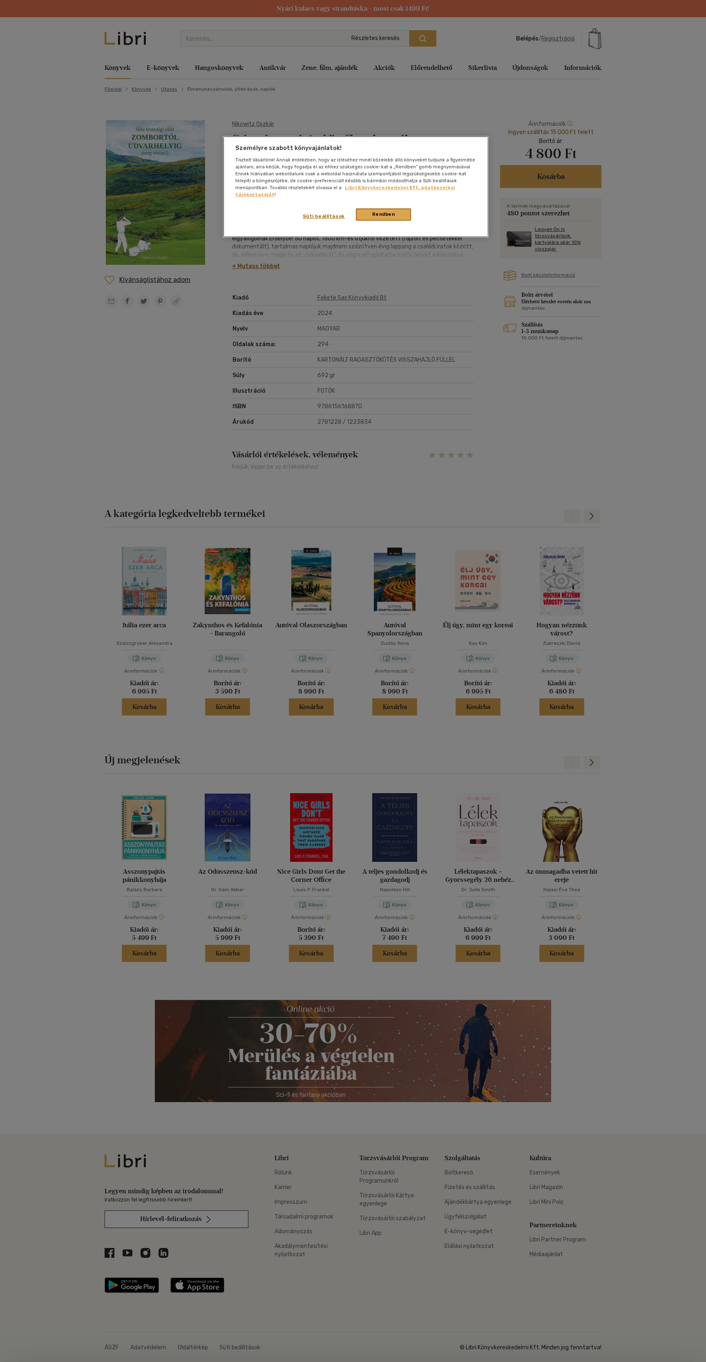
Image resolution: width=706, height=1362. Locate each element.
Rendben (383, 214)
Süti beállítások (324, 216)
